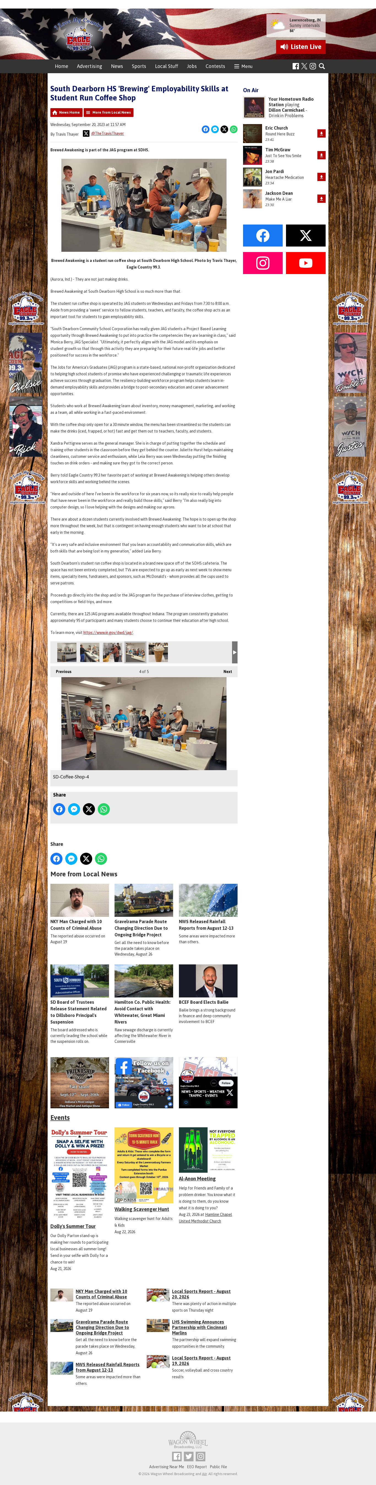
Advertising (89, 66)
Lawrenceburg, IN (305, 20)
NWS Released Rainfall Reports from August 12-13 (206, 925)
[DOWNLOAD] (321, 133)
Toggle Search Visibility (322, 66)
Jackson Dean (279, 193)
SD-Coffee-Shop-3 (112, 652)
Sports (139, 66)
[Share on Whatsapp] (234, 129)
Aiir (204, 1474)
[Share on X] (224, 129)
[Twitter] (189, 1456)
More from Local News (111, 112)
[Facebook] (296, 66)
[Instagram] (313, 66)
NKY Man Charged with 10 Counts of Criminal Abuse (76, 925)
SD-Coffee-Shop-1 (67, 652)
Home (61, 66)
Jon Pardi (274, 171)
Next (225, 671)
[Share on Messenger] (215, 129)
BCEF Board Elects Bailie (203, 1002)
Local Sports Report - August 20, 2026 (201, 1294)
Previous (61, 671)
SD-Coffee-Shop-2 (89, 652)
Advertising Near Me (166, 1467)
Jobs (192, 66)
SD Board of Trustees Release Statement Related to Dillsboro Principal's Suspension (78, 1012)
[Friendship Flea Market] (79, 1083)
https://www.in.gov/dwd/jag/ (108, 632)
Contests (215, 66)
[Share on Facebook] (205, 129)
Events (60, 1117)
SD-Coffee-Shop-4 (135, 652)
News (117, 66)
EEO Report (197, 1467)
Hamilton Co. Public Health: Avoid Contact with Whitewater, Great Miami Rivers (142, 1012)
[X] (208, 1083)
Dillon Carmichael (286, 110)
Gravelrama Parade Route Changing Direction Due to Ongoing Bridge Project (141, 928)
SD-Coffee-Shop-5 (158, 652)
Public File (218, 1467)
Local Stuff (166, 66)
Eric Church (276, 127)
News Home (69, 112)
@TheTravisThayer (107, 133)
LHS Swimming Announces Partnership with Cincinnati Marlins (199, 1327)
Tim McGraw (277, 149)
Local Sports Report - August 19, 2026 (201, 1360)
